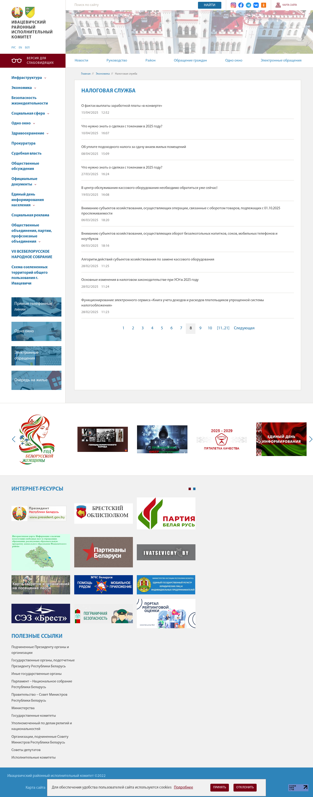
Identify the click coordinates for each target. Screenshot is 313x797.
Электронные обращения (281, 60)
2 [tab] (194, 489)
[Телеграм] (248, 5)
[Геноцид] (102, 439)
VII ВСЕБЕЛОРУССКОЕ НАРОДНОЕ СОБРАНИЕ (31, 254)
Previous (14, 439)
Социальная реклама (30, 215)
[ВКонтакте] (256, 5)
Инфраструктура (27, 78)
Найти (209, 5)
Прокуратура (23, 143)
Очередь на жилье (30, 380)
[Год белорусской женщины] (36, 439)
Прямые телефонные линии (33, 307)
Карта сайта (290, 5)
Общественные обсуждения (25, 166)
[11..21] (223, 328)
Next (310, 439)
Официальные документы (24, 181)
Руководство (117, 60)
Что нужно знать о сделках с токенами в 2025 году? (121, 126)
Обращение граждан (190, 60)
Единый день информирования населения (27, 200)
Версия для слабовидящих (40, 61)
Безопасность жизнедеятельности (29, 100)
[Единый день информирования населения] (281, 439)
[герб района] (30, 12)
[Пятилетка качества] (222, 439)
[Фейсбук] (241, 5)
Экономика (22, 88)
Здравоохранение (28, 133)
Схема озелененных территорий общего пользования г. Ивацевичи (29, 275)
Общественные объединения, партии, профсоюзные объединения (31, 233)
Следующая (244, 328)
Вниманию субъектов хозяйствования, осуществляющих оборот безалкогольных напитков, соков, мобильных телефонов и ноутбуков (179, 236)
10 (210, 328)
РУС (13, 47)
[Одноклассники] (263, 5)
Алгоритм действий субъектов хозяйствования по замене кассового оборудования (147, 259)
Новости (81, 60)
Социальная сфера (28, 113)
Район (151, 60)
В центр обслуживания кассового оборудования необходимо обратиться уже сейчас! (149, 188)
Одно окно (233, 60)
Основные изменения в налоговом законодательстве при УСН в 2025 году (140, 280)
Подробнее (183, 787)
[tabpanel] (103, 565)
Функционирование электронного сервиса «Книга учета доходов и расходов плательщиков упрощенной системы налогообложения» (172, 302)
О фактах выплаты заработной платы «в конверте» (121, 106)
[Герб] (17, 12)
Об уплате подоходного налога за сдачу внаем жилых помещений (133, 147)
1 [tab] (190, 489)
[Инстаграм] (233, 5)
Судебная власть (26, 154)
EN (20, 47)
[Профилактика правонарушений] (162, 439)
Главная (86, 73)
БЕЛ (27, 47)
